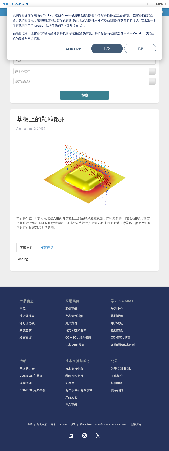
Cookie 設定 (74, 49)
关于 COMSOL (121, 368)
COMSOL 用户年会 (33, 390)
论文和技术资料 (76, 330)
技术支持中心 (74, 368)
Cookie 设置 (68, 424)
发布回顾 (26, 337)
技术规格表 (27, 316)
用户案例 (71, 323)
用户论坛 (117, 323)
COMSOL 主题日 (31, 376)
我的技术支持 (74, 376)
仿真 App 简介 (75, 344)
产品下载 (71, 404)
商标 (53, 424)
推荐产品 (47, 247)
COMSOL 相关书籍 (78, 337)
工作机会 (117, 376)
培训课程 (117, 316)
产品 (23, 308)
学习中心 (117, 308)
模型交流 (117, 330)
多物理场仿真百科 (123, 344)
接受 (107, 48)
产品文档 (71, 397)
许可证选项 (27, 323)
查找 (84, 95)
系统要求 (26, 330)
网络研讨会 (27, 368)
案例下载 (71, 308)
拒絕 (140, 48)
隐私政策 (42, 424)
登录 (30, 424)
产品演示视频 (74, 316)
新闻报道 (117, 383)
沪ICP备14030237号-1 (92, 424)
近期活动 (26, 383)
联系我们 (117, 390)
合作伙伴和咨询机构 (79, 390)
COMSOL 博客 (121, 337)
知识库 (69, 383)
